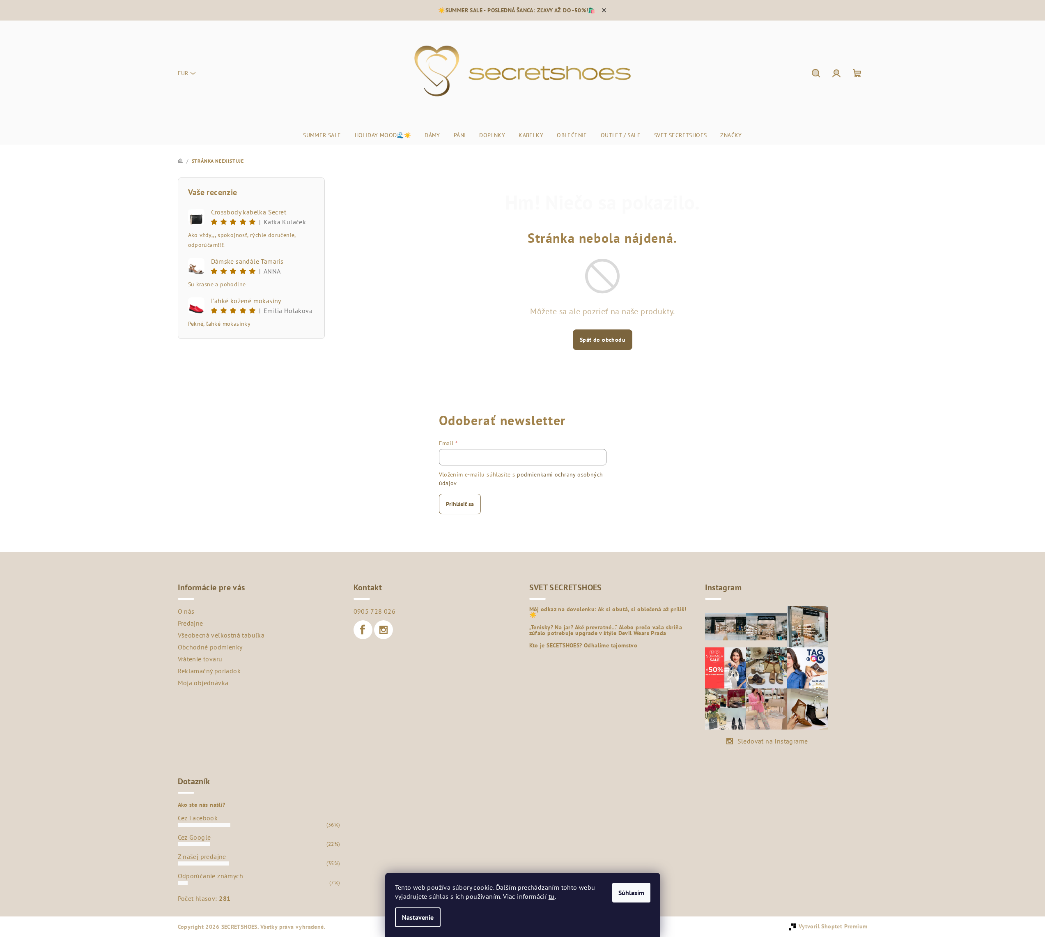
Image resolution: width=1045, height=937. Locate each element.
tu (552, 896)
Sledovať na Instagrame (772, 741)
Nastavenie (418, 917)
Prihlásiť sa (460, 504)
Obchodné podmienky (210, 647)
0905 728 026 (375, 611)
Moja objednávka (203, 683)
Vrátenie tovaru (200, 659)
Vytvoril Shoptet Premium (833, 926)
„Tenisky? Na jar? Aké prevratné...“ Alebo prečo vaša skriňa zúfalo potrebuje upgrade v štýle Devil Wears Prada (605, 630)
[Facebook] (363, 629)
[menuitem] (321, 135)
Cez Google (194, 837)
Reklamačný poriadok (209, 671)
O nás (186, 611)
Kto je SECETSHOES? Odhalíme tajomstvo (583, 645)
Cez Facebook (198, 818)
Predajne (190, 623)
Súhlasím (631, 893)
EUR (183, 73)
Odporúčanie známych (210, 876)
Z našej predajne (202, 856)
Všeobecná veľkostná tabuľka (221, 635)
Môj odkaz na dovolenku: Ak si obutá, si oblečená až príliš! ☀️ (608, 612)
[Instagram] (383, 629)
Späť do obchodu (602, 339)
